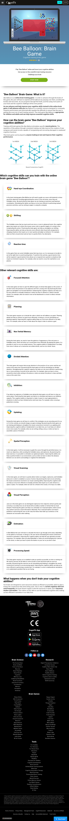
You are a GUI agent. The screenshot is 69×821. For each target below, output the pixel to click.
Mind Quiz (34, 768)
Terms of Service (9, 810)
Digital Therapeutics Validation (50, 663)
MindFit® (34, 754)
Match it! (17, 720)
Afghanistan (7, 818)
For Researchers (34, 748)
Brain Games (34, 776)
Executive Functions (17, 682)
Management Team (29, 810)
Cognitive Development (34, 762)
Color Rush (18, 736)
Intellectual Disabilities (17, 678)
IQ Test (34, 790)
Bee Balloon (50, 708)
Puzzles (50, 701)
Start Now (34, 80)
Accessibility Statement (42, 814)
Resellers (34, 758)
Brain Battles (34, 788)
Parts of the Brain (17, 667)
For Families (34, 745)
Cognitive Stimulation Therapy (34, 770)
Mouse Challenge (50, 724)
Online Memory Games (34, 780)
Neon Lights (17, 714)
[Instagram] (38, 655)
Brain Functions (17, 680)
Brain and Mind (17, 665)
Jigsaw (50, 716)
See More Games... (50, 738)
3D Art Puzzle (18, 738)
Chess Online (18, 697)
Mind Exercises (34, 772)
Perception (17, 688)
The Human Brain (18, 663)
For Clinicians (34, 747)
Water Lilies (50, 732)
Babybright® (34, 756)
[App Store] (34, 635)
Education (34, 750)
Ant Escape (18, 710)
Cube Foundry (50, 712)
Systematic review (49, 678)
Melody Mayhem (18, 734)
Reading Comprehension (34, 784)
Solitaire (17, 707)
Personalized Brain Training (34, 774)
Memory (17, 686)
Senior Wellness (49, 671)
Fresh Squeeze (50, 714)
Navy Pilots (49, 669)
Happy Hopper (50, 697)
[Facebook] (26, 655)
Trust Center (53, 814)
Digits (50, 705)
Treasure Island (17, 712)
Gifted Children (34, 786)
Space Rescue (18, 722)
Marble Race (17, 726)
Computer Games (50, 665)
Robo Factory (18, 708)
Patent (34, 752)
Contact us (27, 814)
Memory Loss (18, 676)
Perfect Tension (50, 726)
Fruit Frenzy (17, 701)
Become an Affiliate (59, 810)
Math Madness (17, 724)
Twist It (50, 730)
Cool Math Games (34, 782)
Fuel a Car (50, 718)
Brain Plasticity (17, 671)
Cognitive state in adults (50, 676)
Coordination (17, 684)
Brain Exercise (34, 764)
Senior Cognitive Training (49, 674)
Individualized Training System (34, 766)
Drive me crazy (18, 716)
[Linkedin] (42, 655)
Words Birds (50, 736)
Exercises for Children (34, 760)
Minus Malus (50, 722)
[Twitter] (30, 655)
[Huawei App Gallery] (34, 644)
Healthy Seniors (49, 673)
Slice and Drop (50, 728)
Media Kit (49, 810)
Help (33, 814)
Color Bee (50, 707)
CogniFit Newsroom (41, 810)
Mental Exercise (34, 778)
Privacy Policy (18, 810)
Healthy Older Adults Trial (49, 667)
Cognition (17, 674)
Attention (17, 690)
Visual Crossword (18, 718)
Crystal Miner (18, 705)
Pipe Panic (18, 703)
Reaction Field (50, 734)
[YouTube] (34, 655)
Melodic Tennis (18, 728)
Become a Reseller (18, 814)
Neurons (17, 669)
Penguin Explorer (50, 703)
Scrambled (18, 730)
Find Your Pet (18, 732)
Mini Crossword (17, 699)
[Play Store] (34, 639)
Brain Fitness (17, 673)
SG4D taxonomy (49, 680)
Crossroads (50, 710)
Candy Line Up (50, 699)
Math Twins (50, 720)
